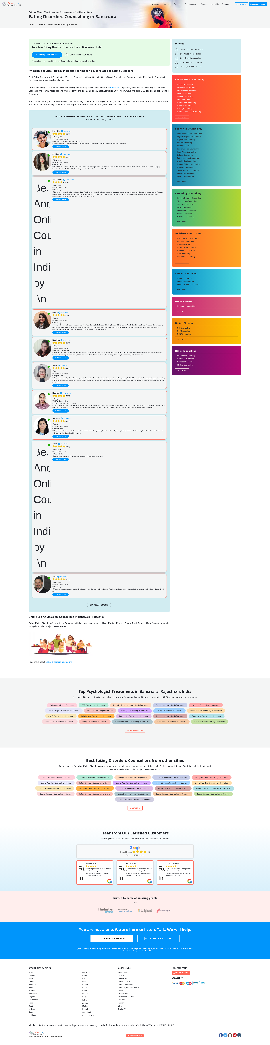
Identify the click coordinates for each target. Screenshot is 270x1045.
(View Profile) (67, 131)
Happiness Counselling (186, 250)
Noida (31, 978)
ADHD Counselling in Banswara (60, 716)
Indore (84, 1000)
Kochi (84, 975)
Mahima (55, 154)
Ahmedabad (33, 1000)
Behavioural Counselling (186, 210)
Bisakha (56, 340)
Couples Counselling (185, 96)
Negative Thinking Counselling (188, 164)
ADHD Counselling (184, 207)
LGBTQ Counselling (184, 109)
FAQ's (120, 991)
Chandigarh (86, 1012)
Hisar (84, 981)
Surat (31, 1006)
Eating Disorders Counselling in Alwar (133, 777)
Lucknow (32, 1009)
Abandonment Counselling (187, 201)
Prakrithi (56, 131)
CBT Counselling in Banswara (93, 705)
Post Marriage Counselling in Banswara (63, 710)
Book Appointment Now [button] (48, 54)
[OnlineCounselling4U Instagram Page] (230, 1035)
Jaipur (31, 1003)
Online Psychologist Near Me (129, 987)
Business (204, 4)
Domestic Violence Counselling (189, 112)
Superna (56, 418)
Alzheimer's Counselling (186, 356)
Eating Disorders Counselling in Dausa (133, 794)
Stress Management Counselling (189, 133)
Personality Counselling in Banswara (133, 716)
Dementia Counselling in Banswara (170, 716)
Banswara (41, 25)
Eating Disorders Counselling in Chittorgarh (213, 788)
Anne (54, 444)
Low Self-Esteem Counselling (188, 238)
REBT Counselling (184, 334)
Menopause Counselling (186, 306)
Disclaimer (122, 1000)
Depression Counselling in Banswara (206, 716)
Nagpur (85, 994)
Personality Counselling (186, 173)
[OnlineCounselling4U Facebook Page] (221, 1035)
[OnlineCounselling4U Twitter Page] (225, 1035)
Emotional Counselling (185, 176)
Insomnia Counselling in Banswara (205, 705)
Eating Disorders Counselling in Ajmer (95, 777)
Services (156, 4)
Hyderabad (33, 994)
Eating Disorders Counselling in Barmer (131, 783)
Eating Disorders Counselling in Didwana (213, 794)
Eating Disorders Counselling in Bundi (173, 788)
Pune (31, 987)
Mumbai (32, 991)
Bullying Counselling (185, 155)
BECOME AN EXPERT (259, 4)
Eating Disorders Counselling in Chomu (55, 794)
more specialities (135, 730)
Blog (120, 1006)
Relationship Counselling (186, 103)
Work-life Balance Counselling (188, 284)
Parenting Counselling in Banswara (170, 705)
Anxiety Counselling (184, 143)
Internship (215, 4)
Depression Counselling (186, 140)
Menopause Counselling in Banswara (59, 721)
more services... (182, 117)
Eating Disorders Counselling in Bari (93, 783)
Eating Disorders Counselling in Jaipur (56, 777)
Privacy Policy (123, 994)
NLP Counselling (183, 328)
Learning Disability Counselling (189, 198)
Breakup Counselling (185, 93)
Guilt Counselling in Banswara (62, 705)
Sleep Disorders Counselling (188, 170)
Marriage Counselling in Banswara (134, 710)
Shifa (54, 365)
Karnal (84, 988)
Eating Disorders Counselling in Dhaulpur (172, 794)
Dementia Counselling (185, 359)
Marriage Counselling (185, 84)
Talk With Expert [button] (60, 147)
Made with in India (135, 1036)
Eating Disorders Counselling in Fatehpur (134, 799)
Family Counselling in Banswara (94, 721)
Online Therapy (124, 981)
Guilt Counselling (183, 253)
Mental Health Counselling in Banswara (206, 710)
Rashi (55, 312)
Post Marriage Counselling (187, 90)
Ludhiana (32, 1015)
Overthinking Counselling (186, 161)
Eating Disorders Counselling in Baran (56, 783)
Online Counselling (125, 984)
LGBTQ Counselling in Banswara (100, 710)
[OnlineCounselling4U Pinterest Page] (235, 1035)
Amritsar (85, 1003)
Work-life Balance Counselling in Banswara (132, 721)
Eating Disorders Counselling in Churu (94, 794)
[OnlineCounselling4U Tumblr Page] (239, 1035)
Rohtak (85, 978)
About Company (124, 972)
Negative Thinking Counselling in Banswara (130, 705)
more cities (135, 808)
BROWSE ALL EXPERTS (99, 605)
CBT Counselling (183, 331)
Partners (121, 1003)
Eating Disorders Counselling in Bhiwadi (95, 788)
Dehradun (86, 972)
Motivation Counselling (185, 362)
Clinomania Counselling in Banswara (171, 721)
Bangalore (32, 984)
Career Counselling (184, 278)
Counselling (122, 978)
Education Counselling (185, 281)
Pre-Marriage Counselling (186, 87)
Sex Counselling (183, 99)
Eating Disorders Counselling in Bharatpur (212, 783)
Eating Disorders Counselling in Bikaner (134, 788)
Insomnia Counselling (185, 167)
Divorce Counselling (184, 106)
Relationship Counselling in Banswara (96, 716)
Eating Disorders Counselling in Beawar (171, 783)
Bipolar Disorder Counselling (188, 149)
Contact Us (242, 4)
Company (226, 4)
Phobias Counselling (185, 365)
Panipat (85, 985)
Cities (166, 4)
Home (32, 25)
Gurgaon (32, 997)
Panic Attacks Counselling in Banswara (209, 721)
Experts (177, 4)
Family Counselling (184, 213)
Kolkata (31, 981)
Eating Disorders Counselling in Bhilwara (54, 788)
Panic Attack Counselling (186, 152)
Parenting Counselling (185, 216)
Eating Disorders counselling (59, 662)
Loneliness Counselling (186, 257)
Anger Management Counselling (189, 137)
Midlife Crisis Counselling (186, 247)
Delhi (31, 972)
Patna (84, 991)
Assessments (190, 4)
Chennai (32, 975)
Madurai (85, 1006)
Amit (54, 577)
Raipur (31, 1012)
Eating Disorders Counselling (188, 158)
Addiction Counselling (185, 241)
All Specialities (88, 1015)
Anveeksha (57, 180)
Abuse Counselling (184, 146)
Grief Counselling (183, 244)
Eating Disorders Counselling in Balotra (171, 777)
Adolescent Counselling (186, 204)
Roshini (55, 393)
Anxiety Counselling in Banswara (169, 710)
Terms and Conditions (126, 997)
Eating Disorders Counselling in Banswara (211, 777)
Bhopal (85, 1009)
